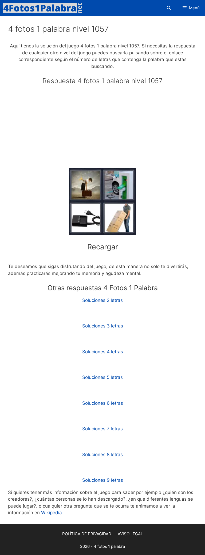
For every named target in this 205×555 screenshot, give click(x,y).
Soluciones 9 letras (102, 480)
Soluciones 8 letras (102, 454)
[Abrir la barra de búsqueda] (168, 8)
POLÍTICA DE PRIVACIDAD (86, 533)
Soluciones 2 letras (102, 300)
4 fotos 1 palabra (109, 546)
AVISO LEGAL (130, 533)
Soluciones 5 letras (102, 377)
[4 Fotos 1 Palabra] (44, 8)
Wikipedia (51, 512)
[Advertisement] (102, 128)
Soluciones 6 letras (102, 403)
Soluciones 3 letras (102, 326)
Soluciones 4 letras (102, 351)
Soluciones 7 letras (102, 428)
